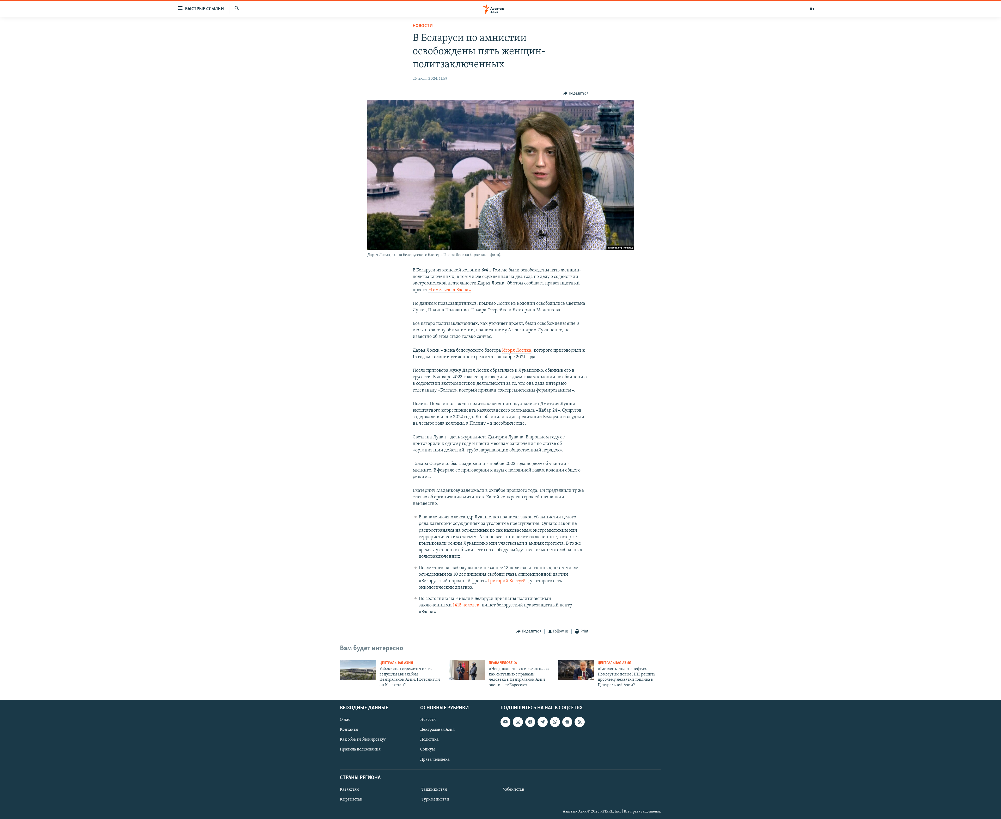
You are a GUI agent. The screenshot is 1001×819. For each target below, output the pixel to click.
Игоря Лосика (516, 350)
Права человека (503, 663)
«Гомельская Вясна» (449, 290)
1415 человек (466, 605)
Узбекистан (513, 789)
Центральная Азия (396, 663)
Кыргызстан (351, 799)
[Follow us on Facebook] (530, 722)
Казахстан (349, 789)
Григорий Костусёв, (508, 581)
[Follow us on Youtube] (505, 722)
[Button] (575, 93)
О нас (345, 720)
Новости (423, 26)
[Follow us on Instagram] (518, 722)
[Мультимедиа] (812, 9)
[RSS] (579, 722)
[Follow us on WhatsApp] (555, 722)
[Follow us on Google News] (567, 722)
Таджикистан (434, 789)
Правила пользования (360, 749)
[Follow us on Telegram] (542, 722)
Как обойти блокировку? (363, 739)
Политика (429, 739)
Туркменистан (435, 799)
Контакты (349, 730)
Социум (427, 749)
